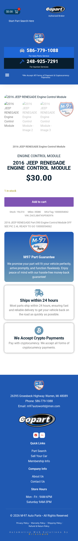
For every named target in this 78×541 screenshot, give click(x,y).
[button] (7, 75)
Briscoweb (39, 534)
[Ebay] (42, 435)
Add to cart (39, 202)
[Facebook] (36, 435)
